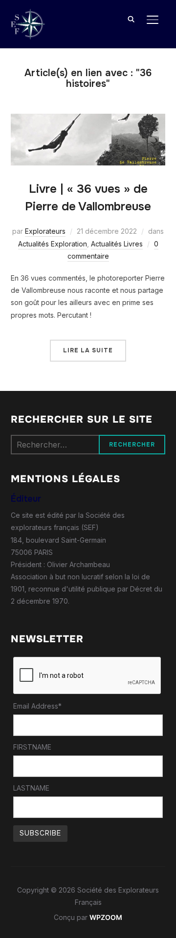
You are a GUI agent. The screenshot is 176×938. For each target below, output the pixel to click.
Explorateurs (45, 231)
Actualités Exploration (52, 244)
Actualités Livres (117, 244)
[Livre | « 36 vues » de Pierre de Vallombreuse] (88, 120)
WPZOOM (105, 917)
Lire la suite (88, 350)
